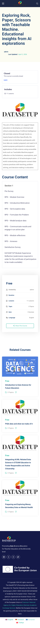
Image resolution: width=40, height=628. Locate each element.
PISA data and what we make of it (19, 423)
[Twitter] (18, 557)
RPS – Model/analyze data (15, 220)
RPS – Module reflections (15, 235)
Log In (5, 80)
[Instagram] (13, 557)
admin (6, 52)
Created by (12, 290)
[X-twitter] (8, 557)
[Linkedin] (4, 557)
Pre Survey (9, 191)
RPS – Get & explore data (15, 209)
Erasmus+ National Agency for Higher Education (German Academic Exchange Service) (20, 605)
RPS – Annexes (11, 241)
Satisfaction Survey (13, 247)
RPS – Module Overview (14, 197)
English (31, 318)
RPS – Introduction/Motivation (17, 203)
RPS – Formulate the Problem (17, 214)
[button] (37, 3)
